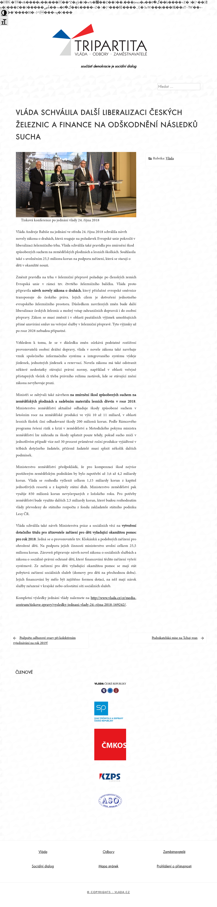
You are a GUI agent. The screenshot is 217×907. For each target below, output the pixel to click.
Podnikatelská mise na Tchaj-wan (175, 638)
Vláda (170, 158)
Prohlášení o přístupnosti (174, 866)
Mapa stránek (108, 866)
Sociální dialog (43, 866)
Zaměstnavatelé (174, 852)
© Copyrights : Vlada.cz (108, 892)
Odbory (108, 852)
